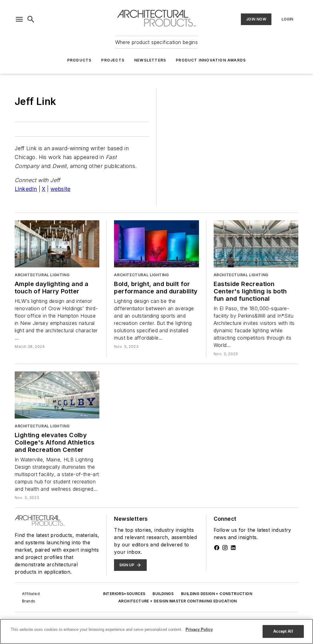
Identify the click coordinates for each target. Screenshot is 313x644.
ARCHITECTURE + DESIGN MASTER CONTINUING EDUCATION (177, 601)
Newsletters (150, 60)
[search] (30, 19)
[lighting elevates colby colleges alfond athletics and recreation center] (57, 395)
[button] (19, 19)
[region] (156, 631)
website (60, 189)
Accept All (283, 631)
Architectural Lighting (42, 275)
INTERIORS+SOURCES (124, 593)
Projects (112, 60)
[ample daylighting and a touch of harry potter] (57, 243)
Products (79, 60)
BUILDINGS (163, 593)
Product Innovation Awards (211, 60)
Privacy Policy (199, 629)
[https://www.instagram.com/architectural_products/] (225, 548)
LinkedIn (26, 189)
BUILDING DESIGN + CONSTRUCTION (216, 593)
